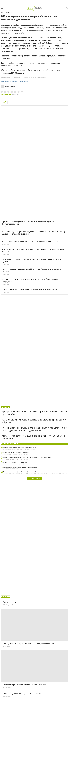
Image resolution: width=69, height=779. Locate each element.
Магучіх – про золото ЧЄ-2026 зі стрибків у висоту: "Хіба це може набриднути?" (30, 280)
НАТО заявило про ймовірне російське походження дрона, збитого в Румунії (31, 260)
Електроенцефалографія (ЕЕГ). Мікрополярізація (24, 694)
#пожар (7, 81)
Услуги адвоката (10, 602)
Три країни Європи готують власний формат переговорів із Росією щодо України (33, 250)
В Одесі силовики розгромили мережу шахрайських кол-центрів (29, 289)
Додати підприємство (34, 478)
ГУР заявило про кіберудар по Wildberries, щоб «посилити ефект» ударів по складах (34, 270)
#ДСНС (26, 81)
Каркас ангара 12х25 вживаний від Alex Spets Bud (24, 684)
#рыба (2, 81)
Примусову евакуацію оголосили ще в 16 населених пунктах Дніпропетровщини (28, 222)
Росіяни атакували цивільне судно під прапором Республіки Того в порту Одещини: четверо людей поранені (33, 232)
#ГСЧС (21, 81)
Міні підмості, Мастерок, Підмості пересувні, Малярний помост (30, 643)
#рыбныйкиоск (14, 81)
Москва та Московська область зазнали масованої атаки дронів (30, 241)
